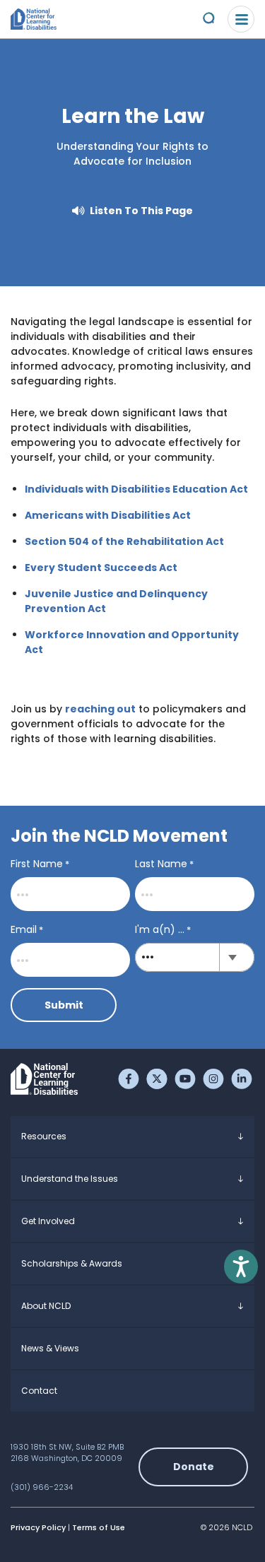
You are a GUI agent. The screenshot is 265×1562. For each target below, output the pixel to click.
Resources (43, 1136)
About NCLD (46, 1306)
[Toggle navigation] (241, 19)
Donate (193, 1467)
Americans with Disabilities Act (108, 515)
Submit (64, 1005)
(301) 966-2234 (42, 1487)
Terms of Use (98, 1527)
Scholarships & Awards (71, 1263)
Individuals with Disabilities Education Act (136, 489)
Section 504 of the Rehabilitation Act (124, 541)
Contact (39, 1391)
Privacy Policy (38, 1527)
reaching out (100, 709)
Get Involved (48, 1221)
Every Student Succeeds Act (101, 567)
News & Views (50, 1348)
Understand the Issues (69, 1179)
